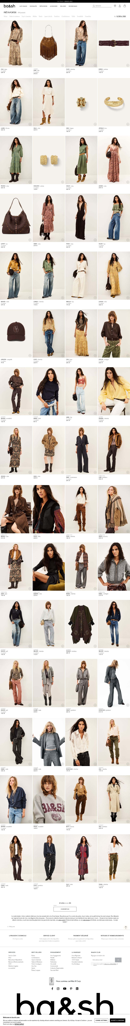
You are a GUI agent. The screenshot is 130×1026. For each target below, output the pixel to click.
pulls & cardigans (36, 964)
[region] (65, 1020)
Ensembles (88, 16)
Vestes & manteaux (14, 16)
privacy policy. (19, 1024)
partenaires (53, 962)
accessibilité (11, 968)
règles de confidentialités (110, 964)
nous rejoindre (76, 955)
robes (33, 955)
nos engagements (55, 955)
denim (33, 968)
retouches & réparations (15, 959)
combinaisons (35, 957)
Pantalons (56, 16)
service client (12, 955)
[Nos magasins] (115, 6)
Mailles (35, 16)
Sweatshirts (80, 16)
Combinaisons (65, 16)
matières (52, 959)
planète (52, 957)
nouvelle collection (77, 962)
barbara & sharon (77, 957)
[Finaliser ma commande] (124, 5)
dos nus (34, 966)
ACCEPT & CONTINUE (117, 1020)
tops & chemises (36, 959)
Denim (40, 16)
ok (118, 960)
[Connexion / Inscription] (120, 6)
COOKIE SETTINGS (101, 1020)
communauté (54, 966)
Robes (5, 16)
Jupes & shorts (48, 16)
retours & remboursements (15, 962)
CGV (9, 964)
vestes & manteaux (37, 962)
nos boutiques (76, 964)
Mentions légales (13, 966)
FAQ (9, 957)
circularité (53, 964)
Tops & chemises (26, 16)
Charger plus (65, 909)
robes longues (36, 970)
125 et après (75, 959)
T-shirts (73, 16)
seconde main (54, 970)
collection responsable (56, 968)
